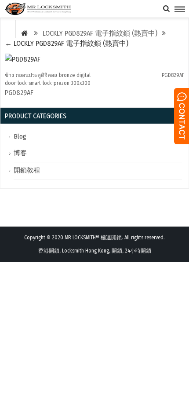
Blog (20, 136)
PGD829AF (173, 75)
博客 (20, 153)
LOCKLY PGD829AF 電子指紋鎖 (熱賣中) (66, 43)
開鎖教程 (27, 170)
